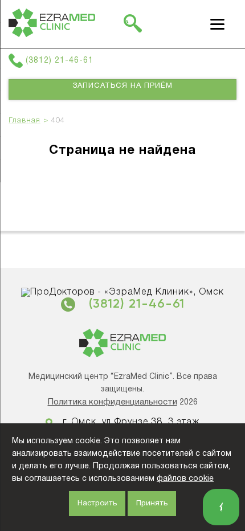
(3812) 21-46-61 (59, 60)
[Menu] (217, 24)
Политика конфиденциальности (112, 402)
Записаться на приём (122, 86)
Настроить (97, 503)
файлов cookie (185, 479)
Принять (152, 503)
